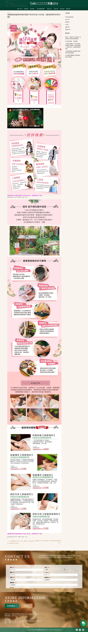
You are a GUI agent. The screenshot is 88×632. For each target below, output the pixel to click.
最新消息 (56, 9)
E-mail (47, 572)
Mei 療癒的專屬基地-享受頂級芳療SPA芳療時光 (72, 56)
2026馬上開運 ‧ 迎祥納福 (71, 41)
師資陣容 (26, 9)
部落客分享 (67, 29)
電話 (12, 572)
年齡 (12, 577)
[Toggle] (80, 29)
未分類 (66, 24)
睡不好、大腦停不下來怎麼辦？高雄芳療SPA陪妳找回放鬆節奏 (73, 37)
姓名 (12, 567)
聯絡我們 (68, 9)
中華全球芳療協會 (69, 17)
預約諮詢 (62, 9)
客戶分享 (67, 19)
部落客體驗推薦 (40, 9)
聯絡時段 (48, 577)
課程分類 (67, 27)
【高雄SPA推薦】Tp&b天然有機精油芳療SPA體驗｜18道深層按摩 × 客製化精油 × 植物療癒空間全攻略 (73, 46)
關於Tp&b (19, 9)
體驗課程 (13, 582)
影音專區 (32, 9)
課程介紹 (49, 9)
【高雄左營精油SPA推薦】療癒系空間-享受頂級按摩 (72, 52)
